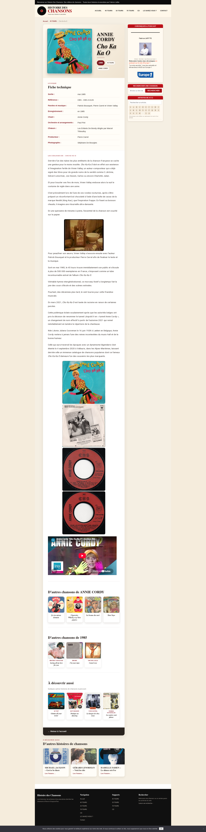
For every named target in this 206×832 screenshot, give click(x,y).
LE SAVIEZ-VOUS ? (150, 10)
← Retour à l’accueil (57, 731)
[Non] (203, 829)
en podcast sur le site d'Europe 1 (143, 62)
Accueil (98, 10)
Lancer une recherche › (146, 803)
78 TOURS (130, 10)
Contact (163, 10)
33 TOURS (119, 10)
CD (138, 10)
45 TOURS (108, 10)
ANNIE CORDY (103, 68)
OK (161, 829)
